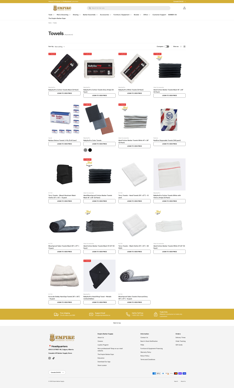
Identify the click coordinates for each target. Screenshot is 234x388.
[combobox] (128, 8)
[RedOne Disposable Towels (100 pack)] (169, 119)
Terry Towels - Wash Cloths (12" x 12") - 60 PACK (133, 247)
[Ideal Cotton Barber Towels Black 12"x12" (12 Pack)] (99, 225)
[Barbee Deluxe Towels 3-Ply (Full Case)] (64, 119)
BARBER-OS (172, 15)
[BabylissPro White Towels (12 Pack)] (134, 69)
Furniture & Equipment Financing (151, 348)
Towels (55, 22)
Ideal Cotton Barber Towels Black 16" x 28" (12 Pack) (168, 91)
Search (176, 381)
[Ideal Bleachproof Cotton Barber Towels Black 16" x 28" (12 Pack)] (99, 174)
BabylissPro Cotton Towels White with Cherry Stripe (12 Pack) (167, 196)
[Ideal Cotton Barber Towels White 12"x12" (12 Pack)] (169, 225)
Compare (160, 46)
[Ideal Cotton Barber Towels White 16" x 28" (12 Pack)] (134, 119)
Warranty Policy (145, 352)
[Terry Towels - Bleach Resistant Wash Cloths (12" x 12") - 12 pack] (64, 174)
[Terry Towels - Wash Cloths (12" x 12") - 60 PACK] (134, 225)
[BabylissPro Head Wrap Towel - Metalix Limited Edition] (99, 276)
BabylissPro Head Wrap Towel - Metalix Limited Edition (97, 298)
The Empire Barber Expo (57, 18)
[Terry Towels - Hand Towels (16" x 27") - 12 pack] (134, 174)
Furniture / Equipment (121, 15)
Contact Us (144, 337)
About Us (101, 337)
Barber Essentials (89, 15)
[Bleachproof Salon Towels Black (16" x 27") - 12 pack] (64, 225)
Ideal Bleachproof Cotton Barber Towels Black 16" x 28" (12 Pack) (97, 196)
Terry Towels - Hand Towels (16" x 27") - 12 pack (133, 196)
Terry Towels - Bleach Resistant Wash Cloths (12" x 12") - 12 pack (62, 196)
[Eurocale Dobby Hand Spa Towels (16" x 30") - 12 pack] (64, 276)
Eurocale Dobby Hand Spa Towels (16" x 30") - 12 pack (64, 298)
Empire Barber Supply (58, 381)
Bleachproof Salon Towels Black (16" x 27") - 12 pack (64, 247)
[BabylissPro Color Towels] (99, 119)
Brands (136, 15)
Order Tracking (181, 341)
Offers (145, 15)
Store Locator (102, 365)
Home (49, 22)
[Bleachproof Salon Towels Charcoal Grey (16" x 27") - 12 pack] (134, 276)
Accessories (104, 15)
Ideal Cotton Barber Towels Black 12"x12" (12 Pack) (98, 247)
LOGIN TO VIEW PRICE (64, 93)
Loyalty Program (103, 345)
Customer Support (159, 15)
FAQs (142, 345)
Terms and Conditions (147, 359)
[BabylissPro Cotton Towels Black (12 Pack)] (64, 69)
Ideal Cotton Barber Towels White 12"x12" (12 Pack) (169, 247)
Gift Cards (179, 345)
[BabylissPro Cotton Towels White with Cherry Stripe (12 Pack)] (169, 174)
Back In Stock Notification (149, 341)
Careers (100, 341)
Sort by (51, 46)
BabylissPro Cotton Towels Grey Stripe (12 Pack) (98, 91)
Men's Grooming (62, 15)
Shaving (76, 15)
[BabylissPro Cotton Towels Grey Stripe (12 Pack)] (99, 69)
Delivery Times (180, 337)
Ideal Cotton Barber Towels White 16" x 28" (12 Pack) (133, 141)
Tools (50, 15)
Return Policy (144, 356)
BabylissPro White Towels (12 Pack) (130, 90)
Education (101, 358)
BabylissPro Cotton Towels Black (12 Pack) (63, 90)
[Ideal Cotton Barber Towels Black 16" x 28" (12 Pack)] (169, 69)
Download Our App (104, 362)
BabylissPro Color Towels (92, 140)
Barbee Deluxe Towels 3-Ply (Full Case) (62, 140)
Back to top (117, 323)
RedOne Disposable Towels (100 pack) (167, 140)
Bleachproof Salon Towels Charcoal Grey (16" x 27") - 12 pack (133, 298)
